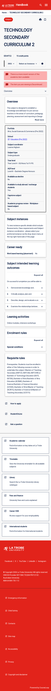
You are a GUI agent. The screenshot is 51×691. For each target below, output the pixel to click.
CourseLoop (44, 688)
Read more (39, 120)
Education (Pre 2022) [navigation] (19, 139)
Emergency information (17, 598)
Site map (11, 636)
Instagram (42, 561)
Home (4, 13)
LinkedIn (32, 561)
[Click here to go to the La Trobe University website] (8, 6)
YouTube (22, 561)
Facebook (8, 561)
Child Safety (13, 611)
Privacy (11, 662)
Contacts (11, 624)
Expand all (38, 275)
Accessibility (13, 649)
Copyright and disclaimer (17, 675)
